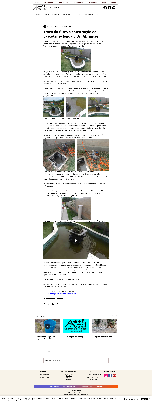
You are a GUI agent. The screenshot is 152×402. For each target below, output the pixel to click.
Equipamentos (55, 14)
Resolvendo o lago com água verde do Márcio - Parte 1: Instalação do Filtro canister (46, 338)
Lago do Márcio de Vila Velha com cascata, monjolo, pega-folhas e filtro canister (103, 338)
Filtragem (78, 14)
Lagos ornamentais (88, 14)
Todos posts (37, 14)
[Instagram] (105, 7)
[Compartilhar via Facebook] (44, 304)
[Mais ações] (107, 27)
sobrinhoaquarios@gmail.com (78, 394)
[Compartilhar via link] (57, 304)
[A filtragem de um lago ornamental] (76, 326)
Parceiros (68, 379)
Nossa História (69, 374)
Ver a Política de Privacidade (31, 400)
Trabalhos (46, 14)
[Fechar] (150, 399)
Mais (98, 14)
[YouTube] (113, 7)
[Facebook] (109, 7)
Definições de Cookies (132, 399)
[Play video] (76, 240)
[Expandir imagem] (53, 107)
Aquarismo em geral (67, 14)
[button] (115, 14)
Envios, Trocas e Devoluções (43, 376)
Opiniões (68, 377)
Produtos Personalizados (93, 374)
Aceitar (144, 399)
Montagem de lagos (93, 377)
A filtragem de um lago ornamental (74, 338)
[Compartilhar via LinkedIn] (53, 304)
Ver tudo (114, 316)
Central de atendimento (43, 374)
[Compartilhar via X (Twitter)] (48, 304)
